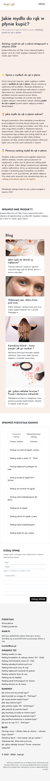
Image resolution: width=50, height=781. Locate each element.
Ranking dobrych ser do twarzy (14, 684)
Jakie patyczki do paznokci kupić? (15, 709)
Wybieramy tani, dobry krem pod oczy (17, 741)
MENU (41, 4)
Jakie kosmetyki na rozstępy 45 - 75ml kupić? (19, 696)
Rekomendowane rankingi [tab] (33, 435)
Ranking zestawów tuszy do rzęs (14, 674)
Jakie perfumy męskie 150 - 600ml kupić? (18, 706)
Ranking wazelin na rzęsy (11, 654)
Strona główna (7, 29)
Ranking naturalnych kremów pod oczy (17, 664)
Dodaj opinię (38, 599)
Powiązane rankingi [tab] (16, 435)
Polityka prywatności (9, 626)
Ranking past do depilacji (11, 677)
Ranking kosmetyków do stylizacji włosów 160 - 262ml (23, 657)
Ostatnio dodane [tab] (16, 441)
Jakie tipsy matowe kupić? (12, 702)
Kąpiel (17, 29)
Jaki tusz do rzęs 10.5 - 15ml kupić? (16, 722)
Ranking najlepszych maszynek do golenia (18, 670)
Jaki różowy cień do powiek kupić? (15, 692)
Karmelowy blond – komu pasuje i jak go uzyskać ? (22, 737)
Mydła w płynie (28, 29)
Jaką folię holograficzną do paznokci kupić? (19, 716)
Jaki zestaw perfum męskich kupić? (15, 699)
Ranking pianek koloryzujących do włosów (18, 681)
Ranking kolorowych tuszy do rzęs (15, 667)
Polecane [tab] (33, 441)
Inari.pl (9, 4)
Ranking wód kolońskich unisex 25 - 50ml (18, 661)
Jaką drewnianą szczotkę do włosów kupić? (19, 712)
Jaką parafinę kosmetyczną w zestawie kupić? (19, 719)
